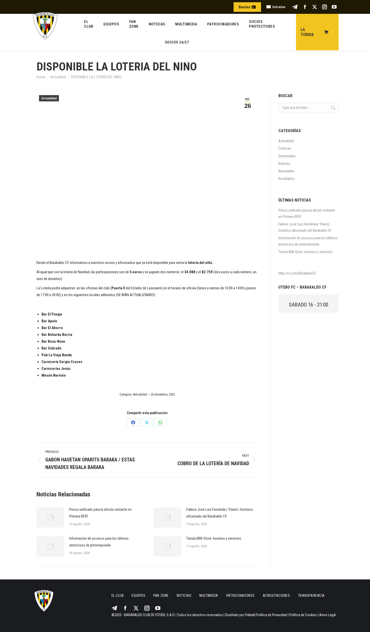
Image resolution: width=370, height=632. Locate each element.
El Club (118, 596)
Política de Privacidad (271, 615)
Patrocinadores (240, 596)
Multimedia (208, 596)
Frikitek (250, 615)
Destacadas (286, 156)
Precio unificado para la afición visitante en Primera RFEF (100, 513)
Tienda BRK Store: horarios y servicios (213, 538)
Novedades (286, 171)
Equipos (138, 596)
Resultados (286, 179)
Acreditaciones (276, 596)
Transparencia (311, 596)
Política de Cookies (303, 615)
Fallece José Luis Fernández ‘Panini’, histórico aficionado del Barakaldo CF (219, 513)
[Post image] (50, 517)
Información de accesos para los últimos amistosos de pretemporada (99, 541)
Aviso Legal (327, 615)
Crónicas (284, 148)
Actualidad (49, 98)
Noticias (284, 164)
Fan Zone (160, 596)
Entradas (278, 7)
